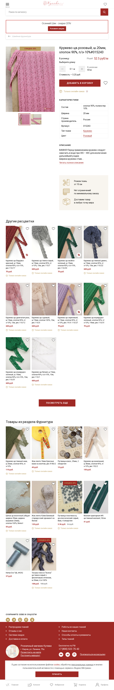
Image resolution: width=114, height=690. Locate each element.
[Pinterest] (26, 620)
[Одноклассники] (32, 620)
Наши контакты (69, 631)
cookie (57, 664)
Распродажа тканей (18, 627)
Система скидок (16, 635)
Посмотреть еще (57, 403)
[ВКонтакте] (8, 620)
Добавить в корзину (80, 83)
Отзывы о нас (15, 631)
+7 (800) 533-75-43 (69, 649)
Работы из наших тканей (74, 627)
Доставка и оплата (18, 639)
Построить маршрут (30, 655)
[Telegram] (14, 620)
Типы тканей (68, 639)
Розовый (87, 136)
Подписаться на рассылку (92, 654)
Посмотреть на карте (31, 652)
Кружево (87, 131)
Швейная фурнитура (21, 36)
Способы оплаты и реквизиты (76, 635)
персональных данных (82, 664)
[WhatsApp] (20, 620)
